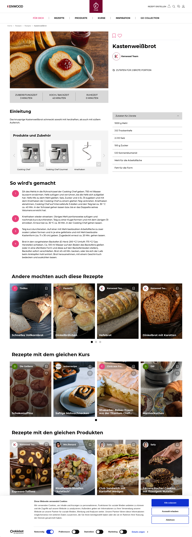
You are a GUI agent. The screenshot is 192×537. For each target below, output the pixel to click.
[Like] (46, 295)
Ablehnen (170, 520)
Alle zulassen (170, 503)
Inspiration (123, 18)
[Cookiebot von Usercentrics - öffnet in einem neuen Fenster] (16, 532)
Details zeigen (138, 532)
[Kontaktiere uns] (179, 6)
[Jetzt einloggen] (183, 6)
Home (9, 26)
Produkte (81, 18)
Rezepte (59, 18)
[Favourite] (46, 288)
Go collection (150, 18)
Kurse (101, 18)
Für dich (38, 18)
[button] (147, 116)
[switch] (75, 532)
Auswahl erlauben (170, 511)
